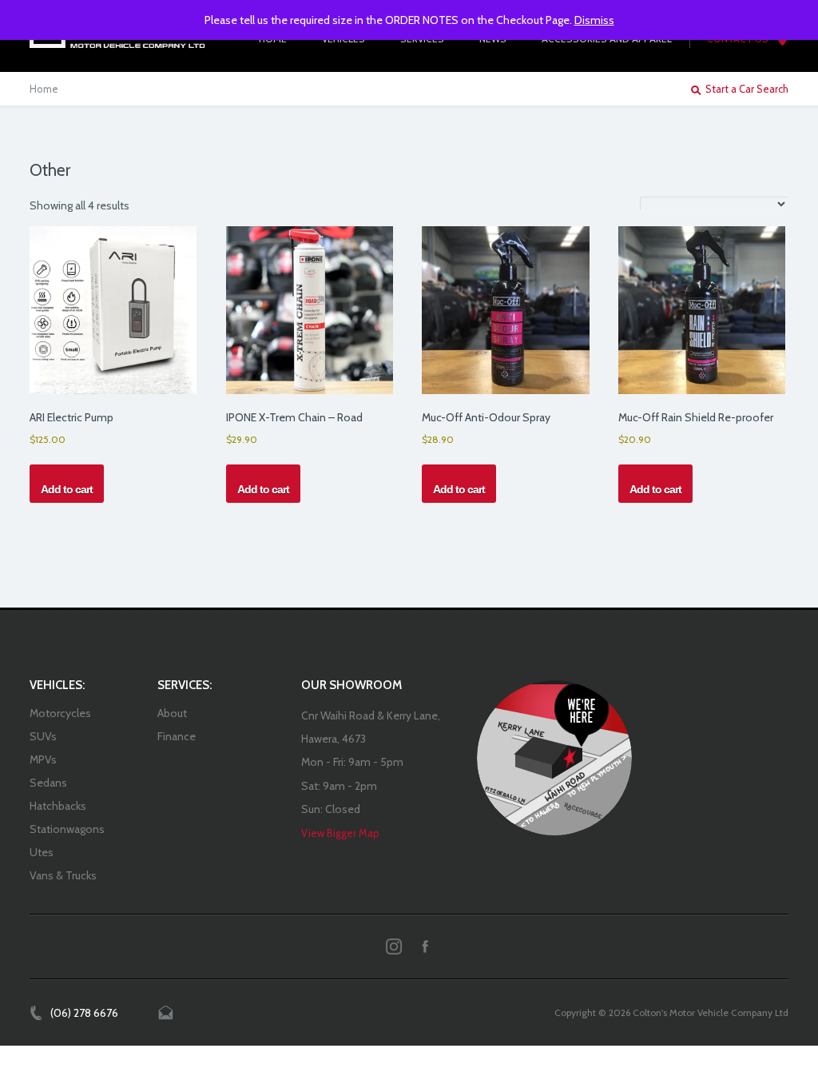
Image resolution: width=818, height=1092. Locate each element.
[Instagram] (393, 946)
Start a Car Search (746, 89)
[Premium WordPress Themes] (554, 757)
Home (44, 88)
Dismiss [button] (594, 20)
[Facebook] (425, 946)
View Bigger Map (340, 833)
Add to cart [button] (67, 489)
